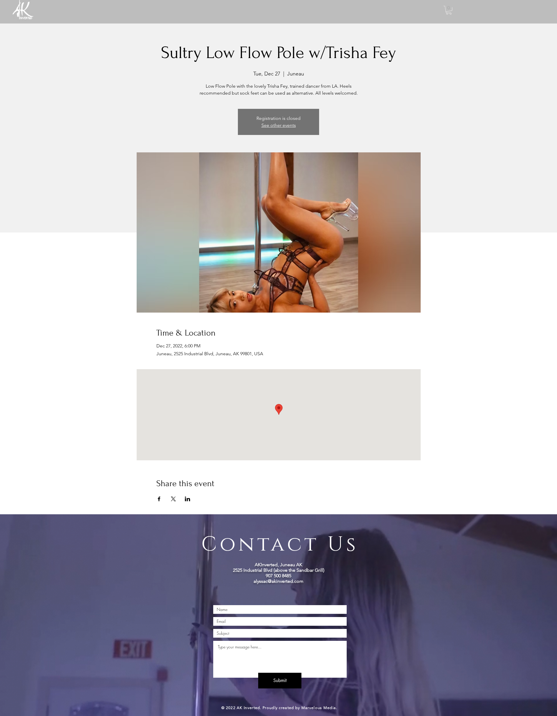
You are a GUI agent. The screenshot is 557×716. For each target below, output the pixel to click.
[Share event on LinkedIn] (187, 499)
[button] (449, 10)
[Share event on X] (173, 499)
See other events (278, 125)
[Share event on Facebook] (159, 499)
